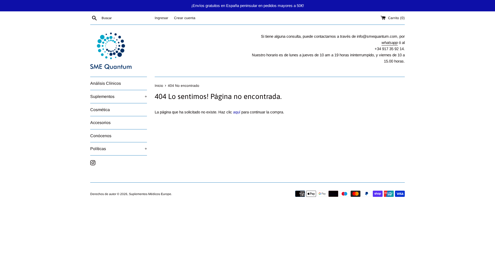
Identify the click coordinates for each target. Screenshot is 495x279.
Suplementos (118, 96)
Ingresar (161, 18)
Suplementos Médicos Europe (150, 194)
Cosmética (100, 109)
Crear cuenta (184, 18)
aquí (236, 112)
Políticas (118, 148)
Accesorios (100, 122)
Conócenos (100, 136)
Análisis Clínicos (105, 83)
